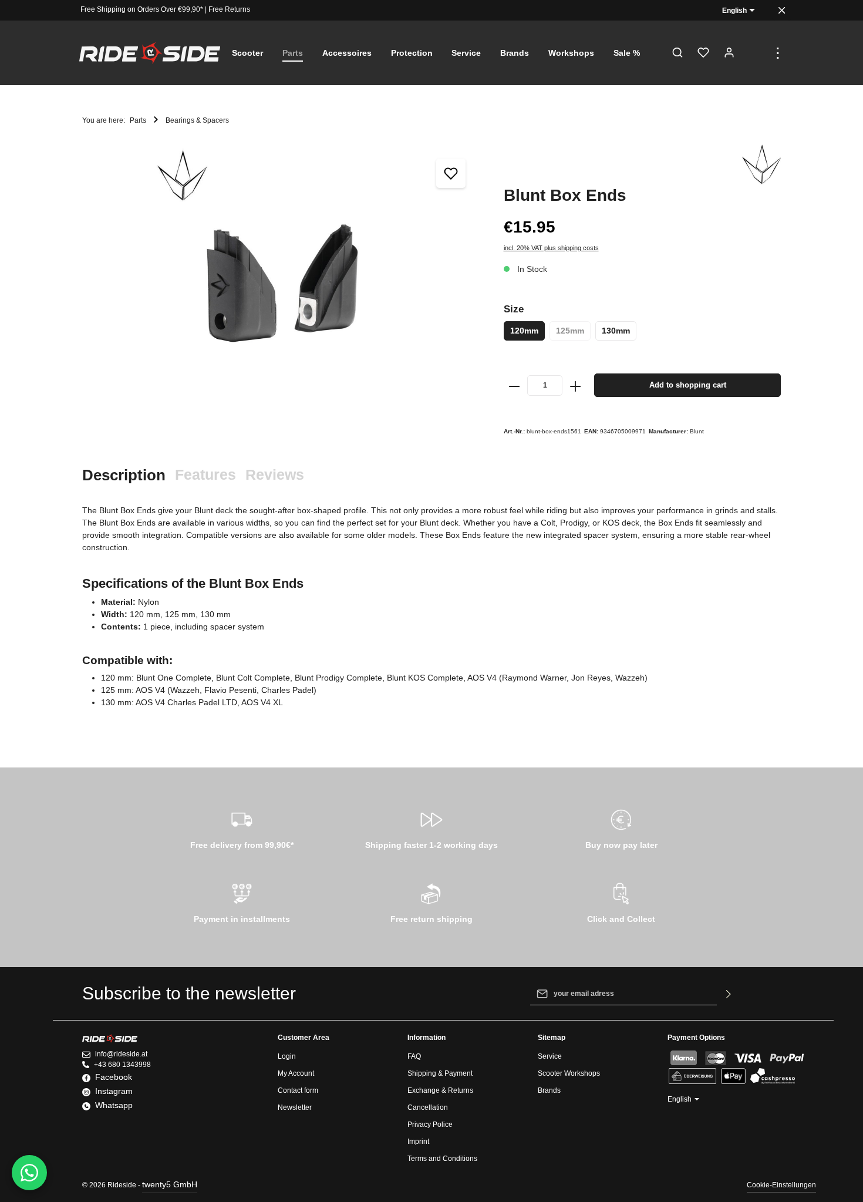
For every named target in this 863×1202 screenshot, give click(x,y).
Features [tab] (205, 474)
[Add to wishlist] (451, 173)
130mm (616, 330)
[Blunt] (761, 165)
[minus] (514, 385)
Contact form (298, 1090)
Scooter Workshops (569, 1073)
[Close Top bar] (781, 10)
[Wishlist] (703, 53)
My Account (296, 1073)
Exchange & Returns (440, 1090)
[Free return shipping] (431, 901)
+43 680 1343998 (122, 1064)
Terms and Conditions (442, 1158)
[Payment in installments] (242, 901)
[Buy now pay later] (621, 827)
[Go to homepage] (149, 52)
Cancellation (427, 1107)
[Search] (677, 53)
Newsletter (295, 1107)
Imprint (418, 1141)
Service (550, 1056)
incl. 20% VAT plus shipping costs (551, 247)
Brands (549, 1090)
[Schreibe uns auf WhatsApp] (29, 1172)
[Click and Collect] (621, 901)
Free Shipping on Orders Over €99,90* (141, 9)
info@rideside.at (121, 1054)
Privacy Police (430, 1124)
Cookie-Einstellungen (781, 1185)
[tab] (124, 475)
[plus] (575, 385)
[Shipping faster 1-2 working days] (431, 827)
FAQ (414, 1056)
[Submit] (728, 993)
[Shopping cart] (755, 53)
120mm (524, 330)
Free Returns (229, 9)
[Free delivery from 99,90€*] (242, 827)
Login (287, 1056)
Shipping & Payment (440, 1073)
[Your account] (729, 53)
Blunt (697, 431)
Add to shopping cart (687, 385)
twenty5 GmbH (169, 1184)
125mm (570, 330)
